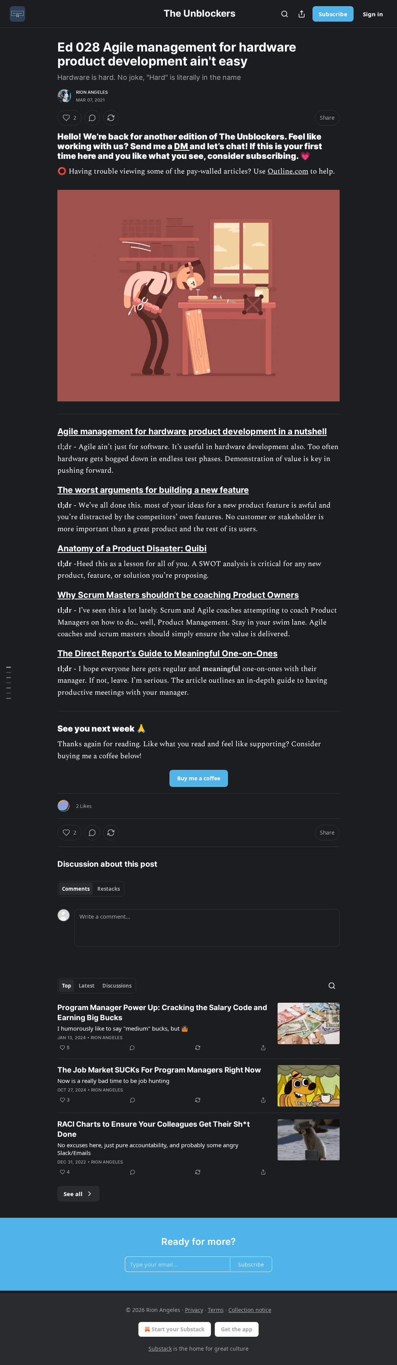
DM (182, 146)
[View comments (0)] (92, 118)
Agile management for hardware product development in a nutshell (192, 431)
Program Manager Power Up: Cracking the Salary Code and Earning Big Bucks (162, 1012)
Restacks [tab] (108, 888)
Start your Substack (178, 1329)
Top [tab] (66, 985)
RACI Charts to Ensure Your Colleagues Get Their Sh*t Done (153, 1129)
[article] (198, 1027)
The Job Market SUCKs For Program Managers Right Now (159, 1069)
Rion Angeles (92, 92)
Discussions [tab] (116, 985)
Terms (216, 1309)
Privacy (194, 1309)
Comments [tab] (76, 888)
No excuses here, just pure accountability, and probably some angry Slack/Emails (147, 1149)
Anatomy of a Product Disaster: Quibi (132, 548)
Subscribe (333, 14)
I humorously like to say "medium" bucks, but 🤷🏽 (122, 1028)
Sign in (373, 14)
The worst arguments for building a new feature (153, 490)
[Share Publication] (301, 14)
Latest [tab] (87, 985)
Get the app (236, 1329)
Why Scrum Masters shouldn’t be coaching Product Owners (178, 595)
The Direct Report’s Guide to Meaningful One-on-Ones (167, 653)
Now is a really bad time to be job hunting (113, 1080)
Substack (160, 1348)
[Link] (46, 146)
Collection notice (249, 1309)
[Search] (284, 14)
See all (73, 1194)
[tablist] (90, 889)
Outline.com (288, 171)
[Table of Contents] (8, 682)
